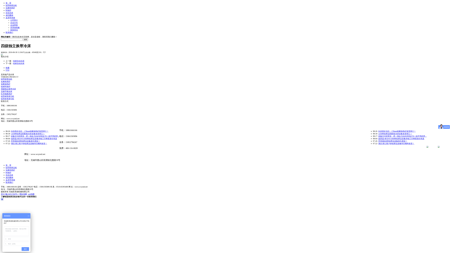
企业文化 (14, 23)
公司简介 (14, 20)
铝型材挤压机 (11, 5)
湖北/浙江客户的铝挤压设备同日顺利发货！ (396, 144)
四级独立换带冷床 (8, 89)
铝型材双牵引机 (7, 96)
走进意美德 (10, 18)
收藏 (7, 68)
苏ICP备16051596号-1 (10, 194)
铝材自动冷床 (18, 61)
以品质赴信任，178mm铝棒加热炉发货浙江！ (397, 131)
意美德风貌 (15, 28)
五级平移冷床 (6, 91)
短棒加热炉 (5, 84)
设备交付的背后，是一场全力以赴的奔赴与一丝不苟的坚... (402, 136)
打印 (7, 70)
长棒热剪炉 (10, 8)
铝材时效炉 (5, 86)
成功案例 (9, 15)
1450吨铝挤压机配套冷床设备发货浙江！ (395, 134)
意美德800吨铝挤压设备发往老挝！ (392, 141)
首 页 (8, 3)
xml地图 (31, 194)
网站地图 (23, 194)
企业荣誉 (14, 25)
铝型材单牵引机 (7, 99)
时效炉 (8, 10)
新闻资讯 (14, 30)
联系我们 (9, 32)
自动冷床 (9, 13)
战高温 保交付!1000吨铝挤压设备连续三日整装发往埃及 (401, 139)
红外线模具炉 (6, 94)
